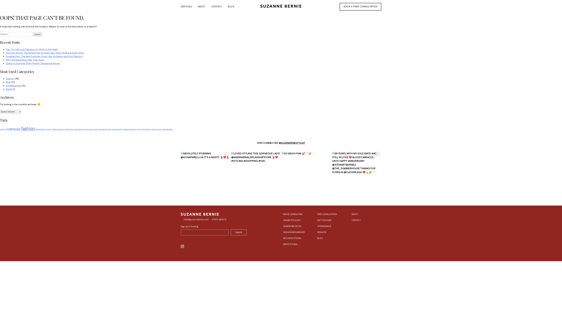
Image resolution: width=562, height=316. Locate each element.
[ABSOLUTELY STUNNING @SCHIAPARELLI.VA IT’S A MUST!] (205, 174)
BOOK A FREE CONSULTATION (360, 6)
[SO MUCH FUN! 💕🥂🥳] (306, 174)
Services (186, 6)
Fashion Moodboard (294, 232)
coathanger (13, 129)
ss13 (153, 129)
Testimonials (324, 226)
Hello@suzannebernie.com (196, 219)
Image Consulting (292, 214)
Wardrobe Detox (292, 226)
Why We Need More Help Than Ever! (25, 60)
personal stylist (117, 129)
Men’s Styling (290, 244)
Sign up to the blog (189, 226)
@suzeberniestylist (292, 143)
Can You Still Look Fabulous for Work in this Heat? (32, 49)
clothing (3, 129)
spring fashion (146, 129)
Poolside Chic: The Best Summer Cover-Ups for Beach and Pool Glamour (44, 56)
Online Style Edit (292, 220)
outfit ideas (78, 129)
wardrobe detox (167, 129)
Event (9, 89)
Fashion (10, 78)
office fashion (69, 129)
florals (49, 129)
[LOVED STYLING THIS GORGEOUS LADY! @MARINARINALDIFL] (255, 174)
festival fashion (41, 129)
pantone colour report (90, 129)
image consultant (57, 129)
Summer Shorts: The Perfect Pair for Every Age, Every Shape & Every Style (45, 53)
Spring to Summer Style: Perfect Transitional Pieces (33, 63)
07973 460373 (219, 219)
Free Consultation (327, 214)
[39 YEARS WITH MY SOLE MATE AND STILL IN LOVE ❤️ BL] (356, 174)
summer (158, 129)
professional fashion (129, 129)
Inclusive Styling (292, 238)
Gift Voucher (324, 220)
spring (139, 129)
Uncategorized (13, 85)
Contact (216, 6)
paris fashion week (104, 129)
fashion (28, 129)
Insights (321, 232)
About (201, 6)
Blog (231, 6)
